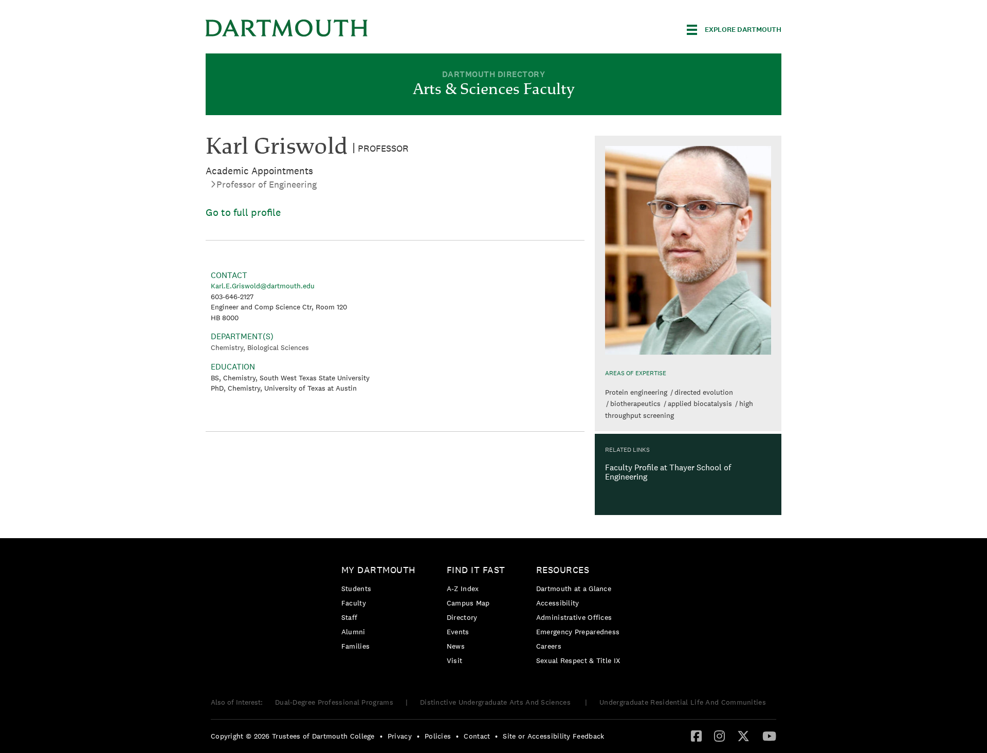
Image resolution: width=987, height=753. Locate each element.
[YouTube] (769, 735)
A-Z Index (463, 588)
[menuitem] (381, 610)
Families (355, 646)
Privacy (400, 736)
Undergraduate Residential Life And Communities (682, 702)
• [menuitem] (381, 736)
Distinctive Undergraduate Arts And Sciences (496, 702)
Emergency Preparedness (578, 631)
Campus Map (468, 603)
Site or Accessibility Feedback (553, 736)
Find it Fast (476, 570)
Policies (438, 736)
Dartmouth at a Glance (573, 588)
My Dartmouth (378, 570)
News (456, 646)
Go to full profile (243, 212)
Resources (563, 570)
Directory (462, 617)
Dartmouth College (287, 28)
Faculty (353, 603)
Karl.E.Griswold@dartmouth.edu (263, 285)
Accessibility (557, 603)
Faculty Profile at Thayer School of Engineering (668, 472)
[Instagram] (719, 735)
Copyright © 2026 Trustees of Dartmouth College (293, 736)
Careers (548, 646)
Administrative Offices (574, 617)
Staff (349, 617)
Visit (455, 660)
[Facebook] (696, 735)
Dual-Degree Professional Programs (334, 702)
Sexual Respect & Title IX (578, 660)
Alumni (353, 631)
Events (458, 631)
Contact (477, 736)
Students (356, 588)
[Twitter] (743, 735)
